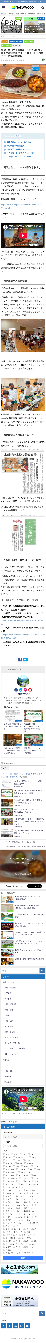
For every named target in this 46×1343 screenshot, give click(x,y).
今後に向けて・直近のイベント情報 (19, 153)
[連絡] (27, 1325)
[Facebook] (3, 1325)
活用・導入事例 (21, 14)
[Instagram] (21, 1325)
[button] (3, 25)
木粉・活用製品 (29, 41)
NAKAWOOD (23, 694)
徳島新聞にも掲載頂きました (16, 149)
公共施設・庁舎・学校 (16, 41)
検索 (23, 1258)
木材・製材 (8, 1010)
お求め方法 (31, 14)
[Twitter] (9, 1325)
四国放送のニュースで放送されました (20, 142)
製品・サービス (9, 982)
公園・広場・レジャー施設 (14, 1048)
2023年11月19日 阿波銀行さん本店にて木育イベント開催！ (19, 842)
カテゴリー (8, 1142)
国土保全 (7, 1082)
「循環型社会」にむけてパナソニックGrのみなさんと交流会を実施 (24, 846)
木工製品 (7, 993)
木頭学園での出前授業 (14, 146)
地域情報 (7, 1076)
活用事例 (6, 1015)
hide (18, 136)
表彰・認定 (8, 1071)
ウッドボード (9, 999)
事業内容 (11, 14)
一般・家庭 (8, 1021)
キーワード (8, 1132)
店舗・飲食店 (9, 1032)
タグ (5, 1151)
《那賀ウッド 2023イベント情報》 (19, 156)
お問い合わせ (41, 14)
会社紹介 (4, 14)
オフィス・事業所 (11, 1037)
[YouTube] (15, 1325)
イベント (4, 41)
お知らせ (6, 1060)
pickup (17, 45)
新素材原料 (8, 1026)
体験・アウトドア (11, 1054)
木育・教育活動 (6, 45)
